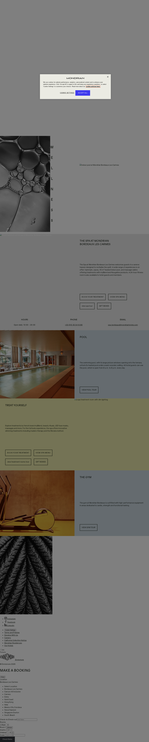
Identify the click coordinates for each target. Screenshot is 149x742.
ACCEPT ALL (82, 93)
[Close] (107, 76)
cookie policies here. (93, 86)
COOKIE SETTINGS (67, 93)
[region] (75, 86)
